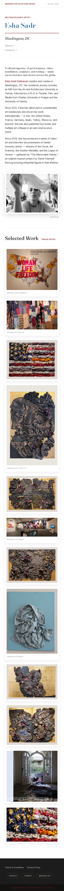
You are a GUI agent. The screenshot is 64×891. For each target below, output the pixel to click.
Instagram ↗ (11, 50)
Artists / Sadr (53, 4)
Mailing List (44, 876)
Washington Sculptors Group (20, 4)
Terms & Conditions (14, 867)
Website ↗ (10, 45)
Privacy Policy (33, 867)
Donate (28, 876)
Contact (13, 876)
